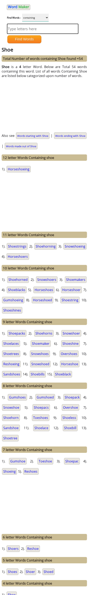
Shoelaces (11, 343)
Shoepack (72, 397)
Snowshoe (11, 407)
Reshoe (33, 548)
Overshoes (69, 354)
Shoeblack (63, 374)
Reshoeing (11, 364)
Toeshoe (45, 461)
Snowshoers (46, 279)
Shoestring (70, 300)
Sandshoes (11, 374)
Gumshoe (17, 461)
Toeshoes (40, 417)
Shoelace (41, 428)
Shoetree (10, 438)
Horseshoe (69, 364)
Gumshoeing (13, 300)
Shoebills (38, 374)
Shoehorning (46, 246)
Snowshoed (40, 364)
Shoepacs (41, 407)
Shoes (12, 571)
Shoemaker (41, 343)
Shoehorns (43, 333)
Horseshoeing (18, 169)
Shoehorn (11, 417)
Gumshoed (45, 397)
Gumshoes (17, 397)
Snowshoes (40, 354)
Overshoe (70, 407)
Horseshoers (18, 256)
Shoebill (70, 428)
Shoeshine (70, 343)
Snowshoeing (75, 246)
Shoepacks (17, 333)
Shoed (48, 571)
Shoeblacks (16, 290)
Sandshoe (11, 428)
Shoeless (69, 417)
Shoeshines (12, 310)
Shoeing (9, 471)
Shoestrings (17, 246)
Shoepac (72, 461)
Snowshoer (71, 333)
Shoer (30, 571)
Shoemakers (75, 279)
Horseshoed (42, 300)
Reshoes (30, 471)
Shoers (13, 548)
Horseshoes (44, 290)
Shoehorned (18, 279)
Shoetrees (11, 354)
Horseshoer (71, 290)
